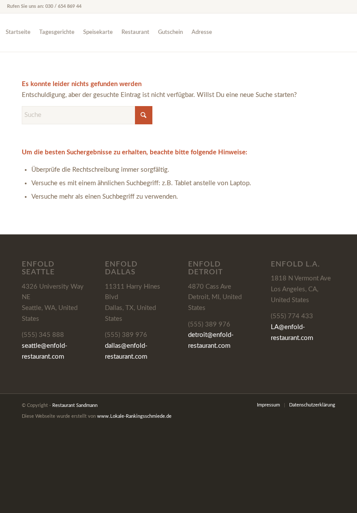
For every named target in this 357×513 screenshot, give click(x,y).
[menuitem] (18, 32)
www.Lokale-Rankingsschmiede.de (134, 416)
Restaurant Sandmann (75, 405)
